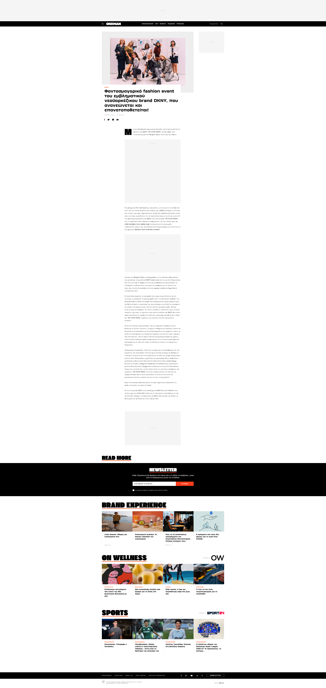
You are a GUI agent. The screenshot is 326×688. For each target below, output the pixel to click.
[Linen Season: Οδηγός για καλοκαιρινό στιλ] (117, 521)
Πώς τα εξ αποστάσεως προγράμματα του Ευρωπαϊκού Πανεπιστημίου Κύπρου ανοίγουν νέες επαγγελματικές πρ (178, 539)
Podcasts (180, 23)
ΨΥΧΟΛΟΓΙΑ (109, 587)
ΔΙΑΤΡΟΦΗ (200, 587)
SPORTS (115, 613)
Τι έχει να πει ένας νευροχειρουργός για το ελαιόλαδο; (206, 592)
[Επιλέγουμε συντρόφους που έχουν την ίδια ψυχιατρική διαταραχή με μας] (117, 574)
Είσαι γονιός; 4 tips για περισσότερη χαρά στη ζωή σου (178, 592)
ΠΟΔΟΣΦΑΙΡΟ (109, 642)
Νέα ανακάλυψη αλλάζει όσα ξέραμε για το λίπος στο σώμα (147, 592)
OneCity (163, 23)
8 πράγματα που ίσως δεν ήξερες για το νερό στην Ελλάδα (207, 537)
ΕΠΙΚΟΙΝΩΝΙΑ (107, 675)
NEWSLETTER (215, 675)
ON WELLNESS (124, 558)
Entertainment (147, 23)
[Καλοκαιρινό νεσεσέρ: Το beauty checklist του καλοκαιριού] (147, 521)
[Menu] (103, 23)
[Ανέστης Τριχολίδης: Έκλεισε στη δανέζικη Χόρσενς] (178, 629)
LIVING (168, 587)
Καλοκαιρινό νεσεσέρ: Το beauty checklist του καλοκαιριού (146, 537)
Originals (171, 23)
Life (156, 23)
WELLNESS (139, 587)
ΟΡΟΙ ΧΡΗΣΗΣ (141, 675)
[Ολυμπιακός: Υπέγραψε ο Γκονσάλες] (117, 629)
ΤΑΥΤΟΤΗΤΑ (118, 675)
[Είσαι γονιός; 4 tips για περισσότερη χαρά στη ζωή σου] (178, 574)
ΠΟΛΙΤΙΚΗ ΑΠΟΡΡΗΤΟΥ (157, 675)
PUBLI (107, 87)
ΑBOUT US (129, 675)
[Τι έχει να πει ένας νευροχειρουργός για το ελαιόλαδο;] (209, 574)
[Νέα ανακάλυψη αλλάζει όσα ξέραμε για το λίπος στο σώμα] (147, 574)
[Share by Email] (117, 119)
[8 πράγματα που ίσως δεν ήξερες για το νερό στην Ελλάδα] (209, 521)
